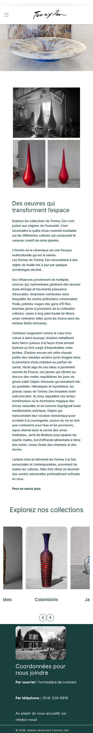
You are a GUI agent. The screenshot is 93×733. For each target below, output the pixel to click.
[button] (6, 14)
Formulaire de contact (57, 682)
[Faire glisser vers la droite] (50, 617)
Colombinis (46, 599)
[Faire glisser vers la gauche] (42, 617)
